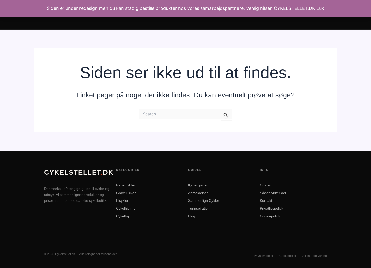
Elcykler (122, 200)
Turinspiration (199, 208)
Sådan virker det (273, 193)
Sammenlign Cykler (203, 200)
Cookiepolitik (270, 216)
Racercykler (125, 185)
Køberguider (198, 185)
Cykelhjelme (126, 208)
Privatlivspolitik (271, 208)
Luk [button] (320, 8)
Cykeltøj (122, 216)
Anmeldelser (198, 193)
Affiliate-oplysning (314, 256)
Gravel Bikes (126, 193)
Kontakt (266, 200)
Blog (191, 216)
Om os (265, 185)
